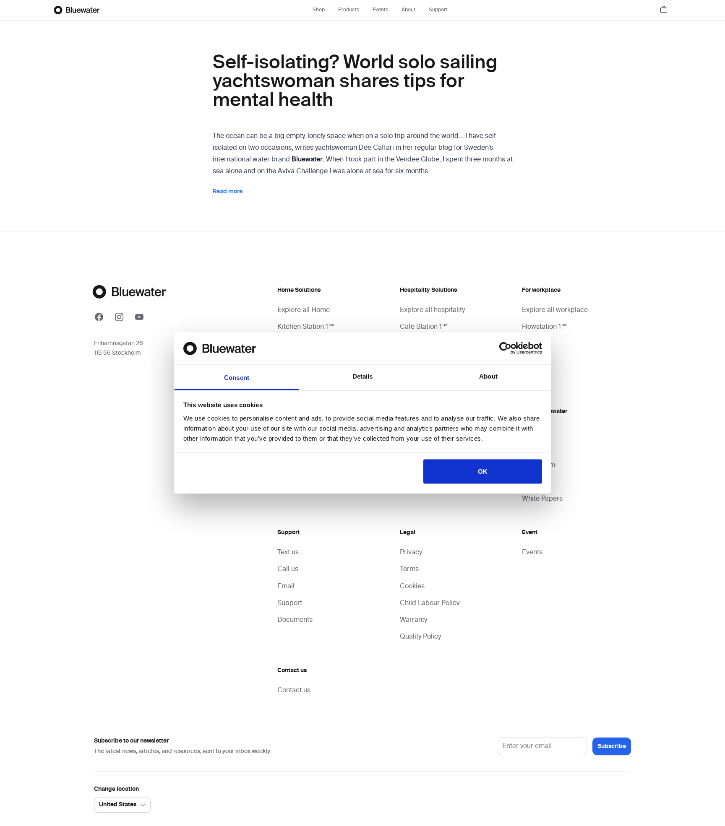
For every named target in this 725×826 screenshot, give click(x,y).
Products (348, 10)
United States (117, 805)
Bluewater (307, 159)
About (408, 10)
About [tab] (488, 375)
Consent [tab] (236, 377)
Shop (319, 10)
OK (483, 471)
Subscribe (611, 746)
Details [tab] (362, 375)
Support (438, 10)
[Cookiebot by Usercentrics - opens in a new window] (505, 348)
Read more (228, 192)
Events (380, 10)
